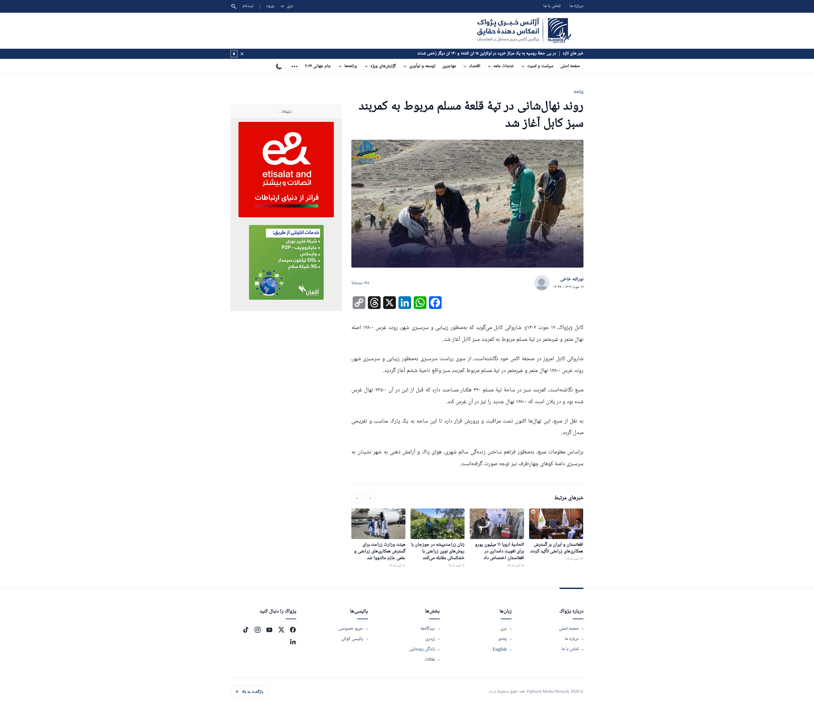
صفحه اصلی (570, 66)
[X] (281, 629)
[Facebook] (292, 629)
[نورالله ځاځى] (542, 283)
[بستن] (242, 53)
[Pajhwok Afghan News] (524, 30)
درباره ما (576, 6)
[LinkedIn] (292, 641)
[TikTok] (245, 629)
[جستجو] (234, 6)
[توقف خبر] (234, 53)
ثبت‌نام (248, 6)
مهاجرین (449, 66)
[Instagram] (257, 629)
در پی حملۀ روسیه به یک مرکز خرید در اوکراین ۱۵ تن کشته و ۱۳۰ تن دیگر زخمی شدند (486, 53)
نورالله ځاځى (571, 279)
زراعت (578, 91)
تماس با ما (552, 6)
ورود (270, 6)
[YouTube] (269, 629)
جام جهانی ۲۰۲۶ (318, 66)
